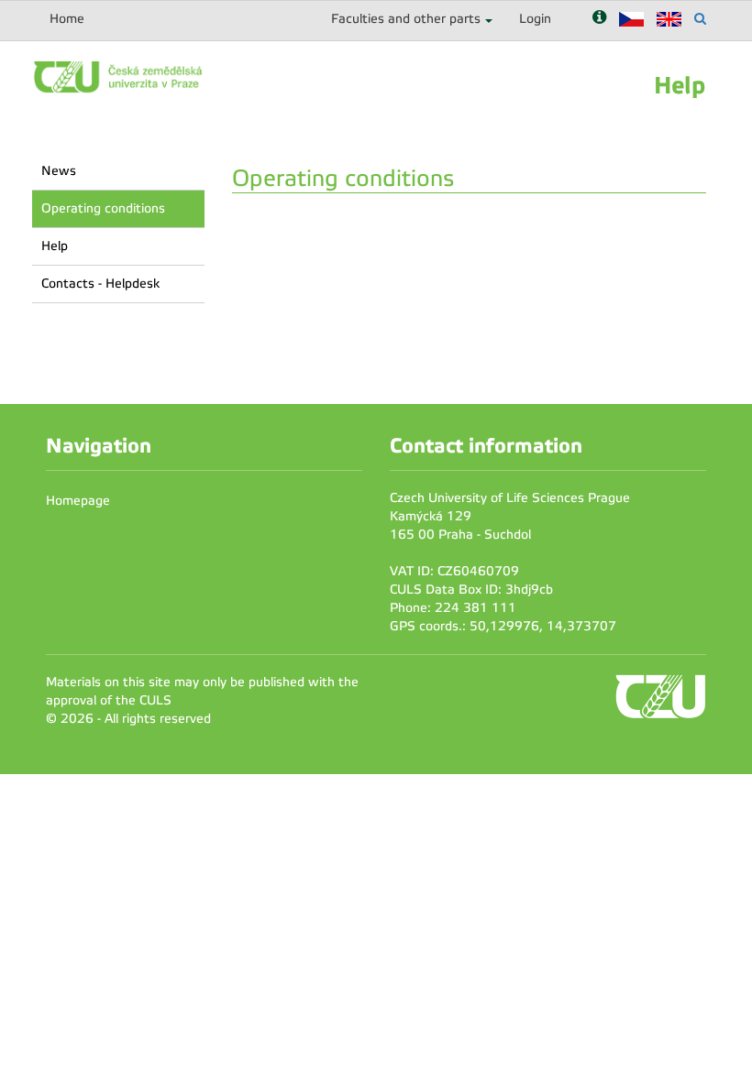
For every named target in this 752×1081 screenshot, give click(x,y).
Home (67, 19)
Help (54, 246)
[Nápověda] (599, 19)
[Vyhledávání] (700, 19)
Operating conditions (103, 208)
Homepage (78, 501)
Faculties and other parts (406, 19)
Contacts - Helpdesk (100, 283)
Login (535, 19)
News (58, 171)
